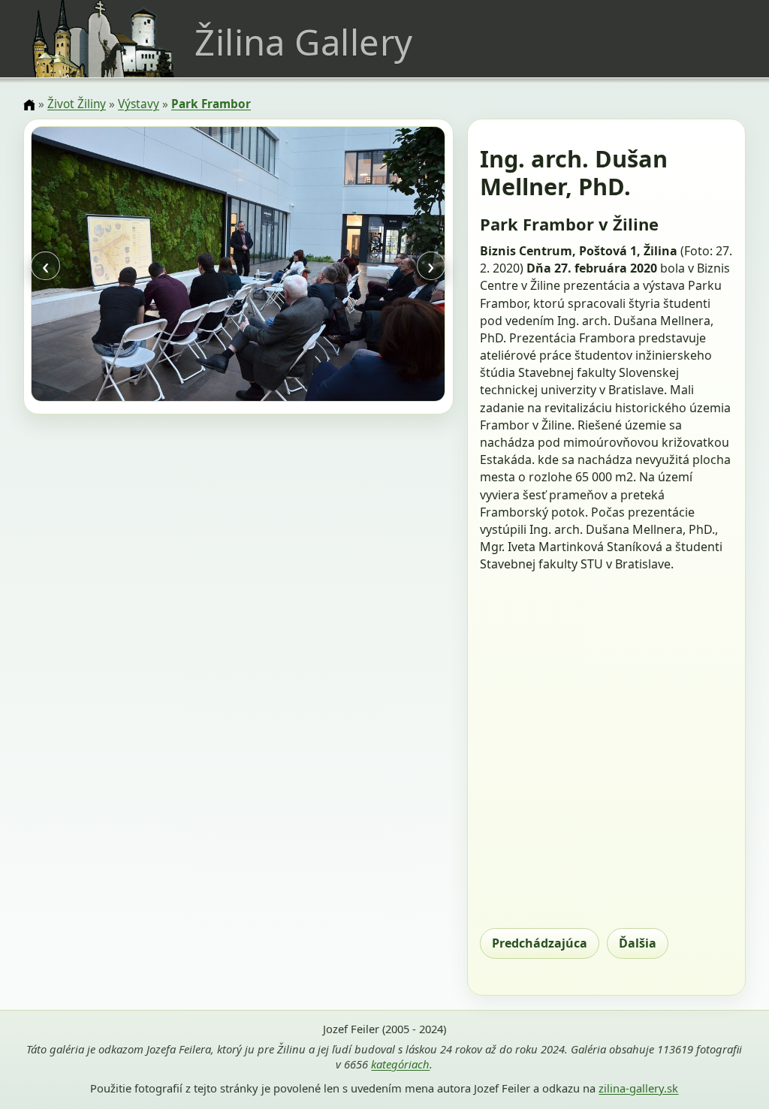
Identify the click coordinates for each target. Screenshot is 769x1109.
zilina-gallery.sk (638, 1087)
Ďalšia (637, 943)
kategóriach (400, 1063)
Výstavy (138, 104)
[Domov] (29, 105)
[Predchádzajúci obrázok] (93, 266)
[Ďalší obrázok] (383, 266)
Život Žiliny (76, 104)
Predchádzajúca (539, 943)
